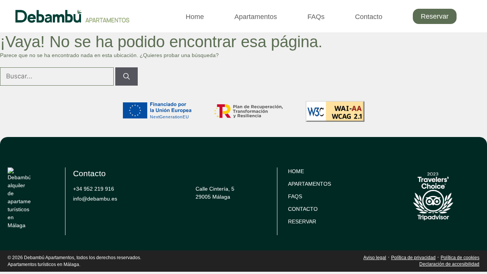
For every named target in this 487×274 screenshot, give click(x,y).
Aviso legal (374, 257)
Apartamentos (255, 17)
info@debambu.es (95, 199)
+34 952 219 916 (93, 189)
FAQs (316, 17)
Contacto (368, 17)
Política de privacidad (413, 257)
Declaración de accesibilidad (449, 264)
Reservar (435, 16)
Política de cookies (460, 257)
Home (195, 17)
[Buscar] (126, 76)
